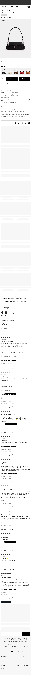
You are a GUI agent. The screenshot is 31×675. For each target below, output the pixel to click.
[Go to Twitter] (15, 651)
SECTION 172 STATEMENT (22, 665)
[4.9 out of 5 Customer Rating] (4, 17)
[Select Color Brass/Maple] (16, 71)
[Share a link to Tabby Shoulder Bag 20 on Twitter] (25, 123)
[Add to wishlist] (29, 20)
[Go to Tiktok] (19, 651)
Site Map (2, 668)
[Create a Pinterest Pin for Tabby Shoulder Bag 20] (21, 123)
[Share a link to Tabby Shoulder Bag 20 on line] (14, 123)
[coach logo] (15, 6)
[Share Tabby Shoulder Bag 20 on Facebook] (18, 123)
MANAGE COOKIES (21, 659)
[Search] (27, 7)
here (25, 301)
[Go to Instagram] (8, 651)
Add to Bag (12, 78)
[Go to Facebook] (12, 651)
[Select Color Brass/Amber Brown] (28, 71)
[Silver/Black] (15, 38)
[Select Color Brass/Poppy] (22, 71)
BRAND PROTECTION (5, 662)
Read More (23, 470)
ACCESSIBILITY (20, 662)
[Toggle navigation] (2, 7)
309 (9, 17)
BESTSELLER (4, 15)
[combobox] (15, 324)
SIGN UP (26, 634)
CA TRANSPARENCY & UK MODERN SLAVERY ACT (6, 660)
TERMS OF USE (4, 656)
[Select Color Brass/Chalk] (10, 71)
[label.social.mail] (28, 123)
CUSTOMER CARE (4, 665)
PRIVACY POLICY (20, 656)
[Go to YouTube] (22, 651)
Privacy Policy (20, 646)
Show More (6, 602)
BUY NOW (24, 78)
